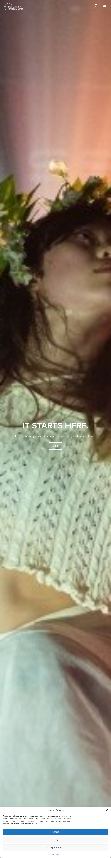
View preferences (55, 847)
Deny (55, 840)
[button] (106, 810)
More (55, 446)
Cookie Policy (54, 854)
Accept (55, 832)
